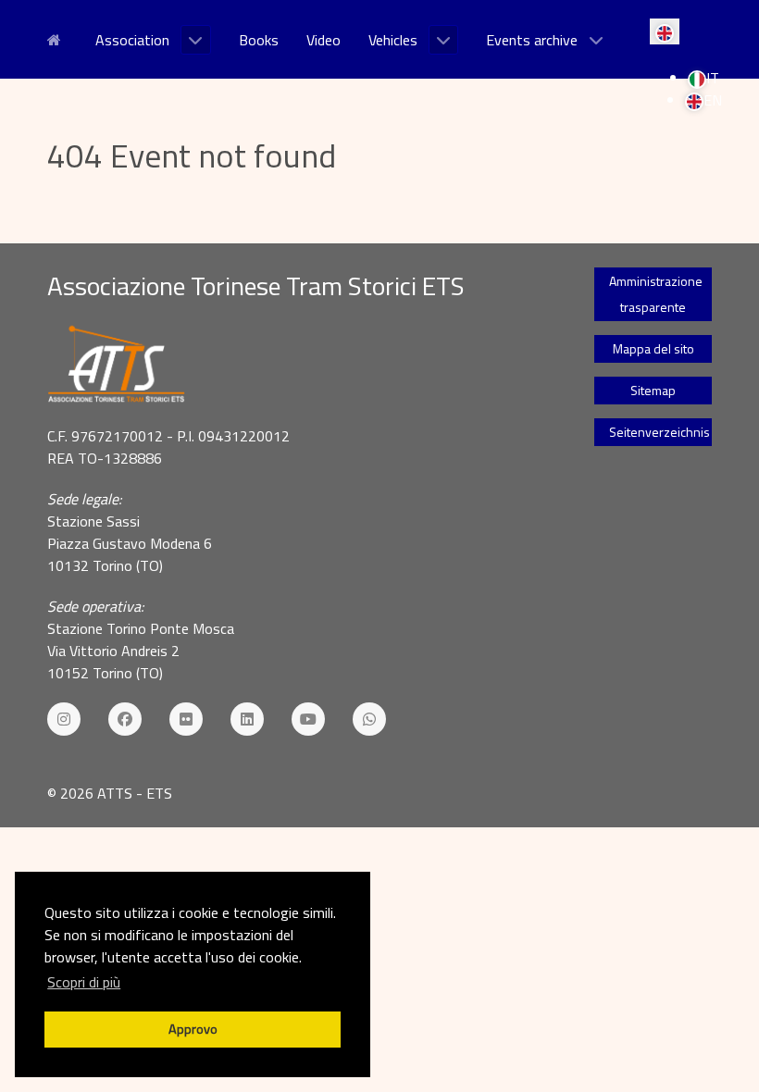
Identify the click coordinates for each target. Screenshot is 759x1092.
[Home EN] (57, 38)
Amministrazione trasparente (656, 293)
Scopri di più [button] (83, 982)
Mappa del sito (653, 348)
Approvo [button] (193, 1029)
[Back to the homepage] (297, 364)
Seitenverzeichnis (659, 431)
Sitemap (653, 390)
